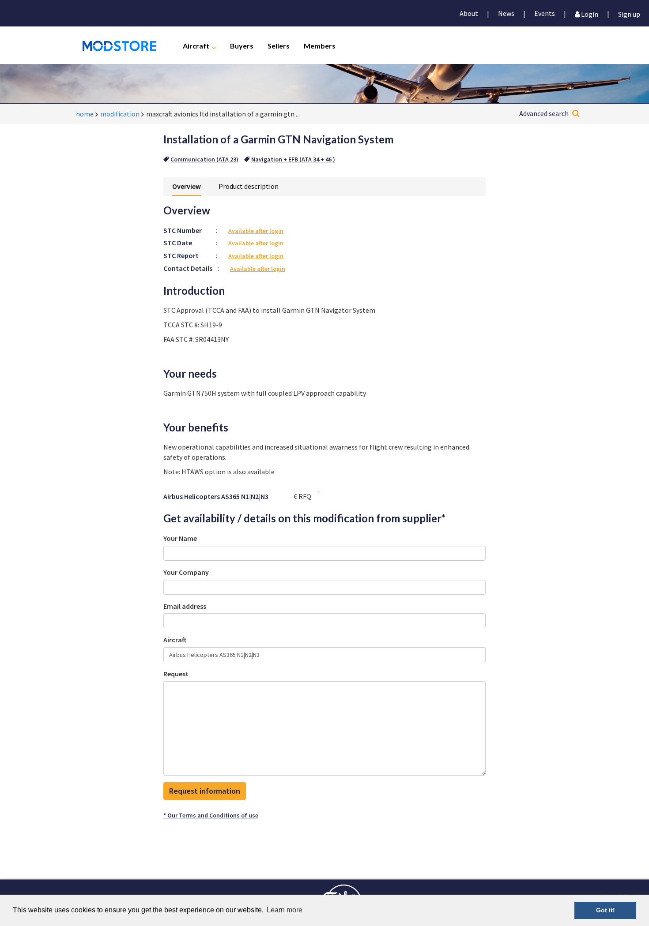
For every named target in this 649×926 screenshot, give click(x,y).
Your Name (180, 538)
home (85, 113)
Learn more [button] (284, 910)
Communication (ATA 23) (204, 159)
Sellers (279, 45)
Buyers (241, 45)
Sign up (629, 13)
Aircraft (196, 45)
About (469, 13)
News (506, 13)
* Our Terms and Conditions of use (210, 815)
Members (320, 45)
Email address (184, 606)
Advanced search (544, 113)
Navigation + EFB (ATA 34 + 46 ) (293, 159)
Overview (186, 186)
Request (176, 673)
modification (120, 113)
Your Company (186, 572)
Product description (249, 186)
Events (544, 13)
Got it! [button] (605, 910)
